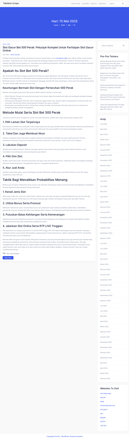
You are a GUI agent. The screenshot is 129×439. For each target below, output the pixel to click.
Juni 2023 (103, 311)
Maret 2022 (104, 373)
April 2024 (104, 259)
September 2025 (106, 171)
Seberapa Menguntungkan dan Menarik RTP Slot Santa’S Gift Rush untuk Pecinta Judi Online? (112, 97)
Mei (69, 25)
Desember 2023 (106, 280)
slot (101, 413)
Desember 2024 (106, 217)
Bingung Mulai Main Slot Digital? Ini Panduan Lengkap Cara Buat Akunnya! (112, 87)
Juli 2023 (103, 306)
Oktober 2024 (105, 228)
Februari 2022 (105, 378)
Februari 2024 (105, 269)
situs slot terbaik (13, 253)
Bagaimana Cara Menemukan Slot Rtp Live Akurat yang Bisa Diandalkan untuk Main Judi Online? (112, 76)
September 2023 (106, 295)
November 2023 (106, 285)
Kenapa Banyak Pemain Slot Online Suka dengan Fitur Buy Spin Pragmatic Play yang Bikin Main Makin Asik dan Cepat (112, 64)
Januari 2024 (105, 275)
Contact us (102, 3)
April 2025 (104, 197)
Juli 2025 (103, 181)
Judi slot (103, 425)
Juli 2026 (103, 124)
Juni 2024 (103, 249)
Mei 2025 (103, 191)
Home (56, 25)
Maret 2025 (104, 202)
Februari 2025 (105, 207)
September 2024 (106, 233)
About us (94, 3)
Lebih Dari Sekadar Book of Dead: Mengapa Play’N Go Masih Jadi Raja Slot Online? (112, 107)
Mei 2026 (103, 129)
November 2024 (106, 223)
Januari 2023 (105, 337)
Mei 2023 (103, 316)
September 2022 (106, 358)
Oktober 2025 (105, 165)
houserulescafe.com (107, 405)
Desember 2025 (106, 155)
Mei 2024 (103, 254)
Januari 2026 (105, 150)
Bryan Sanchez (15, 54)
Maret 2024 (104, 264)
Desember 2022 (106, 342)
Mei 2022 (103, 363)
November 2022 (106, 347)
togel (102, 401)
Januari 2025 (105, 212)
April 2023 (104, 321)
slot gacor (103, 409)
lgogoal (103, 417)
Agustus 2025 (105, 176)
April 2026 (104, 134)
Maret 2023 (104, 326)
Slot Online (6, 54)
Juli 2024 (103, 243)
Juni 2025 (103, 186)
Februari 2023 (105, 332)
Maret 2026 (104, 140)
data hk (103, 397)
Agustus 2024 (105, 238)
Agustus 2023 (105, 301)
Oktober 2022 (105, 352)
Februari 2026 (105, 145)
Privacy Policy (75, 3)
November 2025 (106, 160)
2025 (63, 25)
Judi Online (85, 3)
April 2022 (104, 368)
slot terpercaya (105, 393)
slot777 (102, 421)
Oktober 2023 (105, 290)
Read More (8, 258)
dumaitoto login (62, 58)
